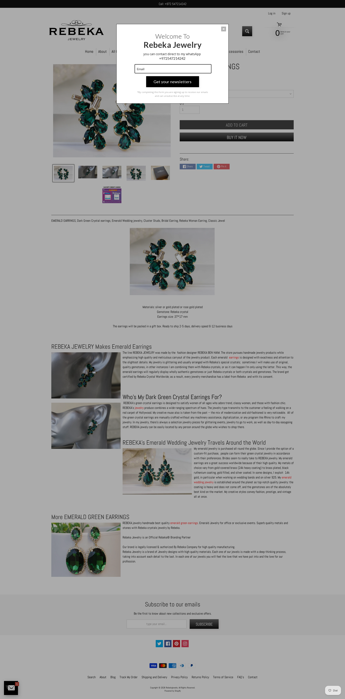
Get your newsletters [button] (172, 81)
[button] (223, 29)
